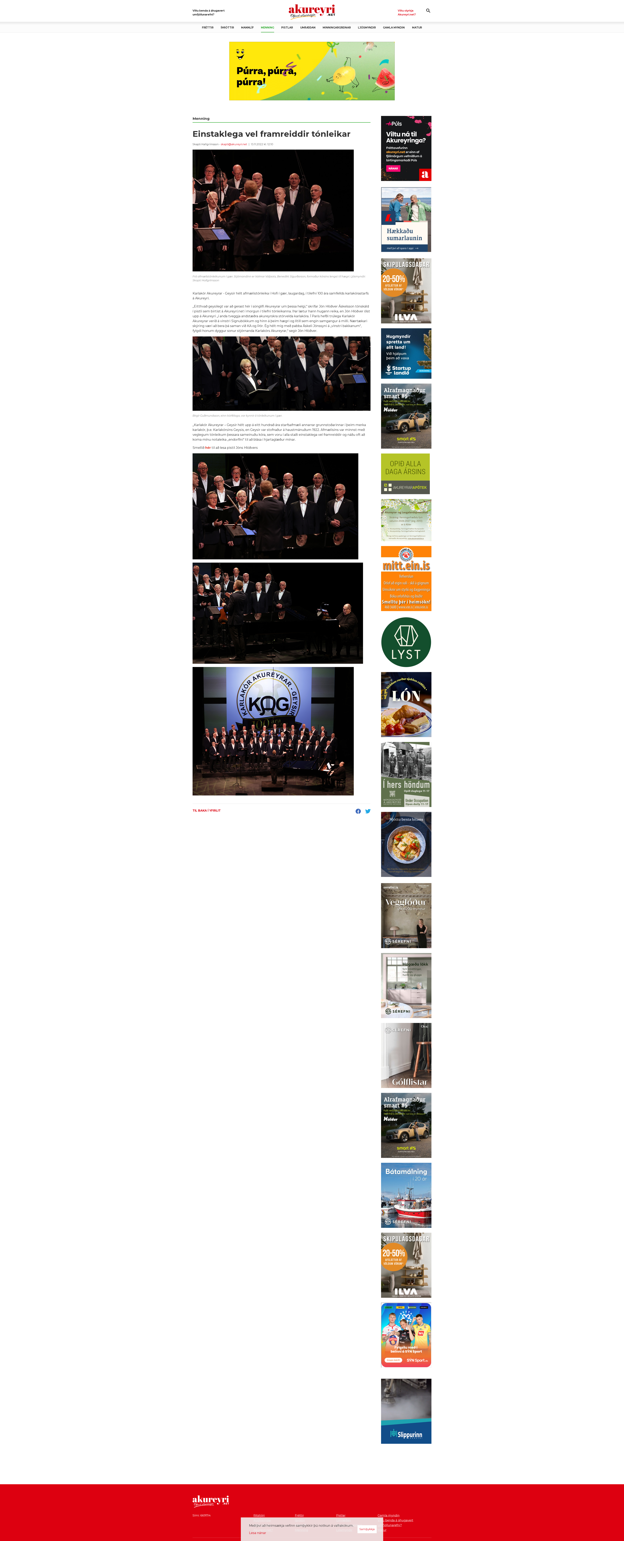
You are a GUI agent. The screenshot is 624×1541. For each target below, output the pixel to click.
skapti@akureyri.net (234, 144)
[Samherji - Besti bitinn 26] (406, 845)
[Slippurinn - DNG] (406, 1412)
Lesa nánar (257, 1533)
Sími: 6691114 (202, 1515)
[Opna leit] (428, 10)
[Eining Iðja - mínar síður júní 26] (406, 579)
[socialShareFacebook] (358, 811)
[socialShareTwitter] (367, 811)
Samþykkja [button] (367, 1529)
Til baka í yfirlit (207, 810)
